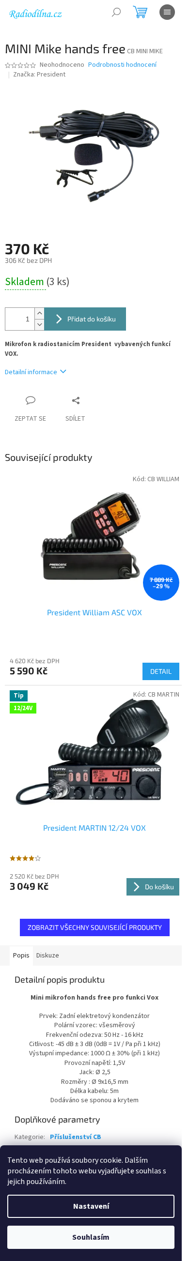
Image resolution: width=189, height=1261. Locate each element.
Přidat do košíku (91, 319)
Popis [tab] (21, 955)
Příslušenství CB (75, 1137)
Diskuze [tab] (47, 955)
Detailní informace (31, 372)
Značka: (39, 74)
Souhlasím (91, 1237)
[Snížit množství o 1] (39, 324)
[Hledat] (116, 12)
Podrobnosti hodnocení (122, 65)
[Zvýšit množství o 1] (39, 313)
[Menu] (167, 12)
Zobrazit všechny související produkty (95, 927)
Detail (161, 671)
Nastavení (91, 1206)
